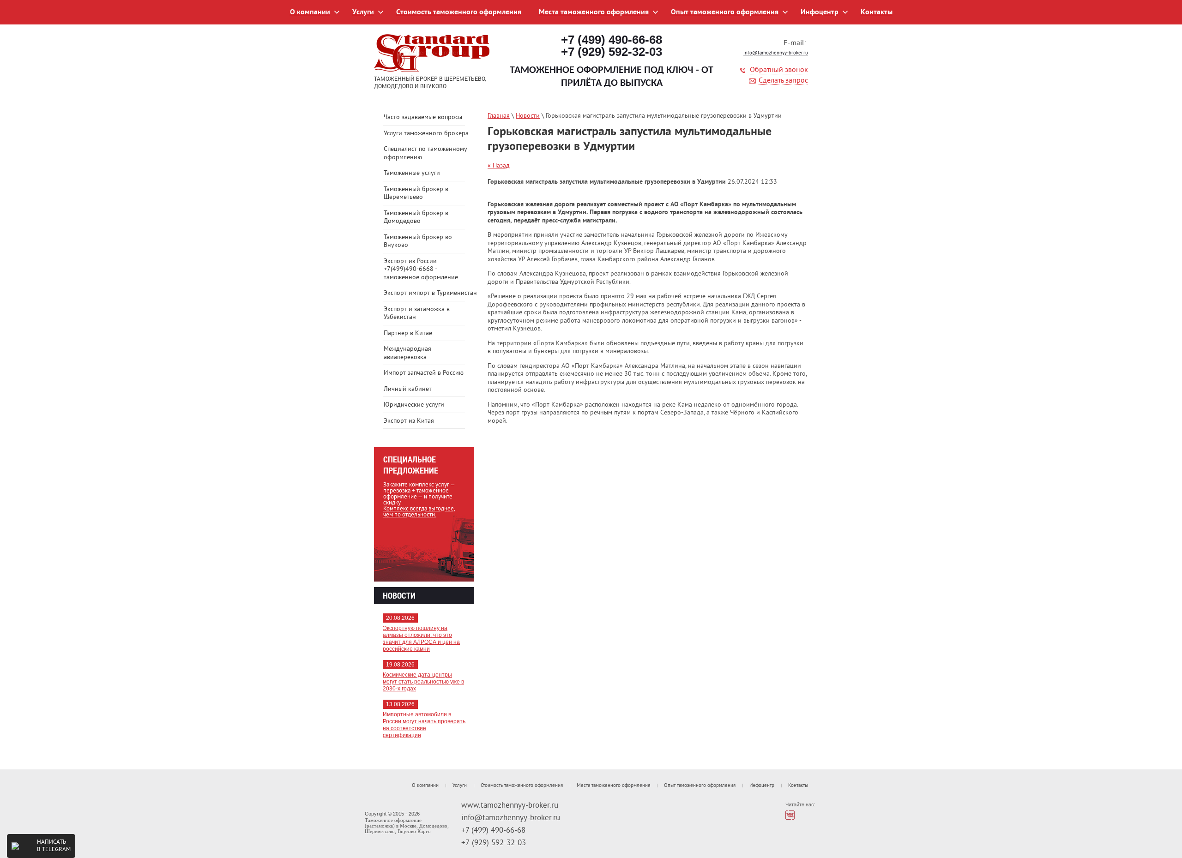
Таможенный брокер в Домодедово (416, 218)
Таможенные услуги (412, 173)
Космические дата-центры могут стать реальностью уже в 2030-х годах (423, 682)
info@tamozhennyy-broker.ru (775, 53)
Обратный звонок (779, 70)
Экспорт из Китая (409, 421)
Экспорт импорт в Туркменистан (429, 293)
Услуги (363, 12)
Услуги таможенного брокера (426, 134)
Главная (499, 116)
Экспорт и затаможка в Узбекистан (417, 314)
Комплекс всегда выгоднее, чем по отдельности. (419, 512)
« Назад (499, 166)
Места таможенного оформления (594, 12)
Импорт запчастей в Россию (424, 373)
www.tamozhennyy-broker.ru (509, 806)
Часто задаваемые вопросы (423, 117)
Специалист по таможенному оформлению (425, 153)
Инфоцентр (819, 12)
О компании (310, 12)
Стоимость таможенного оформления (458, 12)
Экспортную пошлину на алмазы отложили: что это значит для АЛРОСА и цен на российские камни (421, 638)
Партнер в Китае (408, 333)
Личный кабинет (408, 389)
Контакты (877, 12)
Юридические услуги (414, 405)
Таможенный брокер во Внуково (418, 242)
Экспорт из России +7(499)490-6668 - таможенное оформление (421, 270)
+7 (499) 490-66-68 (611, 40)
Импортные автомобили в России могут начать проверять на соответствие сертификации (424, 724)
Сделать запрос (783, 81)
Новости (528, 116)
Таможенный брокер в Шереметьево (416, 194)
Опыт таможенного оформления (724, 12)
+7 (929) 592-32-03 (611, 52)
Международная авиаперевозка (407, 353)
